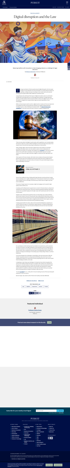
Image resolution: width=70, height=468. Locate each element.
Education (34, 286)
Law (39, 284)
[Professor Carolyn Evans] (35, 75)
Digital (40, 286)
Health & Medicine (15, 435)
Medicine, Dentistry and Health (29, 441)
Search (67, 7)
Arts (25, 429)
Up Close (38, 445)
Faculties (25, 424)
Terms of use (41, 280)
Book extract (39, 426)
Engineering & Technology (27, 435)
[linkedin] (51, 438)
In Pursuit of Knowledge (42, 428)
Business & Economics (16, 430)
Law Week (22, 271)
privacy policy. (61, 412)
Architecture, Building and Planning (28, 427)
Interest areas (14, 424)
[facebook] (49, 438)
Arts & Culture (15, 428)
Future (46, 286)
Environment (14, 433)
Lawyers (28, 286)
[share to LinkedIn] (35, 293)
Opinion (38, 433)
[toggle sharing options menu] (69, 64)
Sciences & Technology (16, 438)
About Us (51, 426)
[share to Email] (37, 293)
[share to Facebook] (30, 293)
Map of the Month (40, 431)
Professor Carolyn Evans (31, 71)
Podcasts (39, 435)
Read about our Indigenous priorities (18, 458)
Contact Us (51, 428)
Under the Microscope (41, 444)
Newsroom (51, 431)
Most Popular (5, 7)
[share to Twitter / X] (32, 293)
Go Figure (39, 430)
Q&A (38, 437)
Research (39, 440)
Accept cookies (49, 465)
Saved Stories (61, 7)
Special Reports (40, 442)
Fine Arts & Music (27, 437)
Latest (55, 7)
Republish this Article (32, 280)
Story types (38, 424)
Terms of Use (52, 430)
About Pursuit (51, 424)
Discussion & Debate (13, 7)
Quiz (38, 438)
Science (25, 443)
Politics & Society (15, 437)
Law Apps (42, 150)
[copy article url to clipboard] (40, 293)
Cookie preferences (58, 465)
